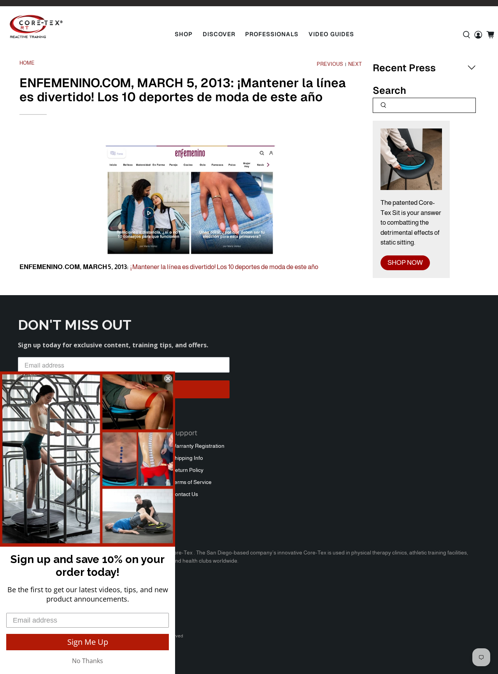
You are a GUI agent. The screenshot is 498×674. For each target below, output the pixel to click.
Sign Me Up (87, 642)
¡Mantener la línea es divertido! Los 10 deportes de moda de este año (224, 267)
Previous (330, 64)
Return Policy (187, 470)
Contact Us (184, 494)
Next (355, 64)
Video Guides (331, 34)
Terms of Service (191, 482)
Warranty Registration (197, 446)
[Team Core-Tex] (36, 26)
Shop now (405, 262)
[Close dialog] (168, 378)
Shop (184, 34)
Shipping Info (187, 458)
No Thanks (87, 660)
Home (27, 63)
